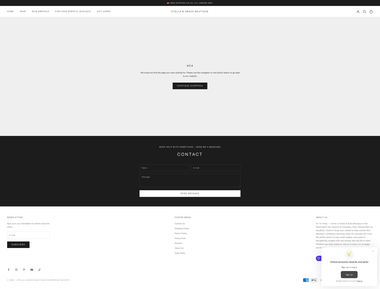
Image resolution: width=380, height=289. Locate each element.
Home (10, 11)
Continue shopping (190, 86)
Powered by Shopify (58, 280)
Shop (23, 11)
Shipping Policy (182, 228)
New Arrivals (40, 11)
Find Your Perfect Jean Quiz (73, 11)
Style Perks (180, 253)
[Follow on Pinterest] (24, 269)
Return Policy (181, 233)
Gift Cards (104, 11)
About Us (179, 248)
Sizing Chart (180, 238)
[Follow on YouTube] (31, 269)
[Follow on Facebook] (8, 269)
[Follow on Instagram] (16, 269)
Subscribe (18, 244)
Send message (190, 193)
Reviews (178, 243)
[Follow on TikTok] (39, 269)
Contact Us (180, 223)
